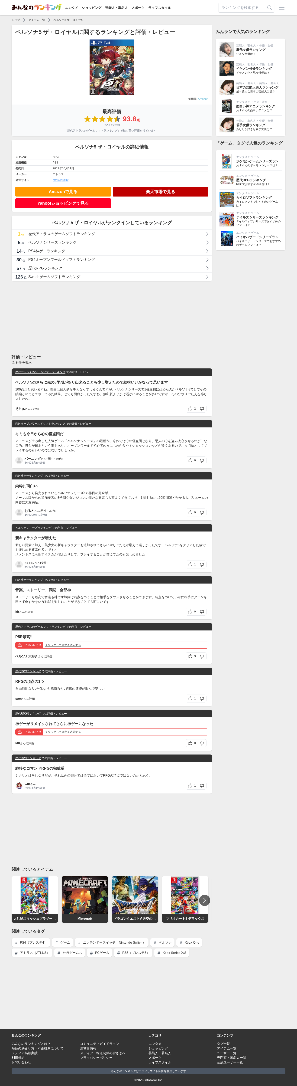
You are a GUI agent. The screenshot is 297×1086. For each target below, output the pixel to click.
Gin (27, 784)
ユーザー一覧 (226, 1053)
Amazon (203, 99)
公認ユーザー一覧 (230, 1062)
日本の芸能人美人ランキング (257, 87)
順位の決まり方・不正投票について (38, 1048)
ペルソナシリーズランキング (33, 527)
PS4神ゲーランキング (29, 475)
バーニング (33, 458)
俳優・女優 (266, 45)
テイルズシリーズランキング (257, 217)
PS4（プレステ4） (33, 942)
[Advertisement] (112, 317)
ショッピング (91, 8)
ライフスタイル (159, 8)
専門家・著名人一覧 (231, 1058)
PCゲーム (101, 953)
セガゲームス (72, 953)
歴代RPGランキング (28, 671)
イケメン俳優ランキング (254, 68)
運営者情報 (88, 1048)
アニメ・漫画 (259, 102)
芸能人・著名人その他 (273, 83)
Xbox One (191, 942)
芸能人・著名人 (116, 8)
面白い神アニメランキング (255, 106)
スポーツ (138, 8)
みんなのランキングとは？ (31, 1044)
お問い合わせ (21, 1062)
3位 (27, 462)
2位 (27, 788)
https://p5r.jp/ (60, 180)
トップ (16, 20)
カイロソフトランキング (254, 197)
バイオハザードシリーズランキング (262, 237)
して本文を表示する (63, 645)
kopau (30, 562)
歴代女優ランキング (250, 50)
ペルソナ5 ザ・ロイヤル (68, 20)
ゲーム (64, 942)
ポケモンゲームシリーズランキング (262, 161)
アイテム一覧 (36, 20)
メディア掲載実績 (25, 1053)
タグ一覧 (223, 1044)
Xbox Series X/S (174, 953)
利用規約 (18, 1058)
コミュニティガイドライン (99, 1044)
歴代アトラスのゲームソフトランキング (92, 130)
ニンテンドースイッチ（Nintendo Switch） (114, 942)
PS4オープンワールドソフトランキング (40, 423)
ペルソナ (165, 942)
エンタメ (71, 8)
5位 (27, 566)
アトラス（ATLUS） (34, 953)
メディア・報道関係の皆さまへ (103, 1053)
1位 (27, 514)
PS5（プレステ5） (135, 953)
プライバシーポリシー (96, 1058)
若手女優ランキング (250, 125)
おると (29, 510)
